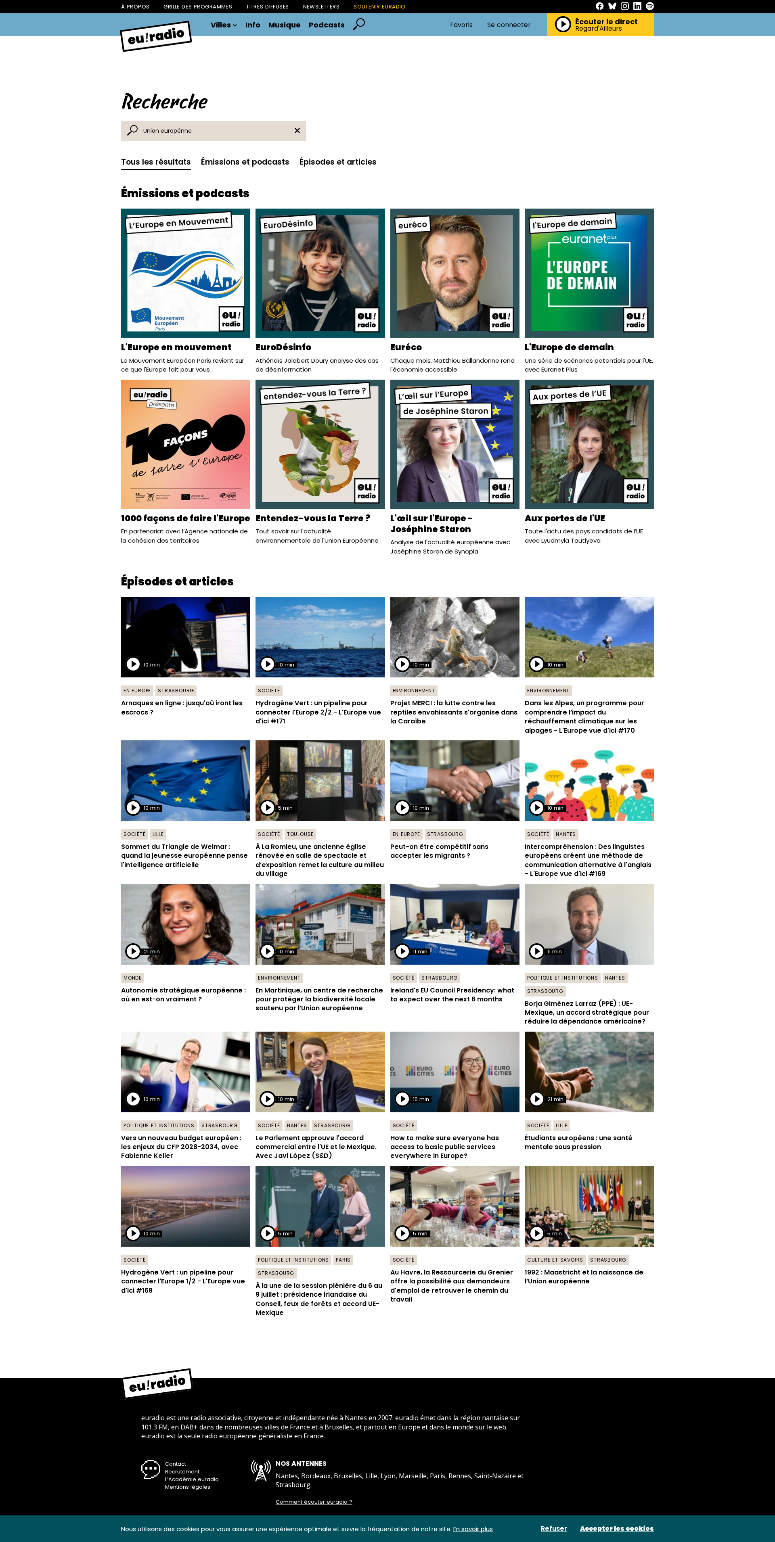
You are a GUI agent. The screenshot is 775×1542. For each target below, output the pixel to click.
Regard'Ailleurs (598, 28)
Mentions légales (187, 1487)
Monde (133, 977)
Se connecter (509, 25)
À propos (135, 6)
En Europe (137, 690)
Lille (158, 834)
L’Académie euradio (192, 1479)
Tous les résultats (156, 162)
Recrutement (182, 1471)
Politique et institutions (562, 977)
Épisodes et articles (338, 162)
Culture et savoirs (555, 1259)
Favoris (461, 24)
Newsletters (321, 6)
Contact (175, 1464)
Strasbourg (176, 690)
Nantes (566, 834)
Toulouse (300, 834)
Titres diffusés (267, 6)
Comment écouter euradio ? (314, 1502)
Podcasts (327, 25)
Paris (343, 1259)
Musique (284, 25)
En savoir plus (473, 1529)
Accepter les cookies (617, 1528)
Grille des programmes (197, 6)
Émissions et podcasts (245, 162)
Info (252, 25)
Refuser (554, 1528)
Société (269, 690)
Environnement (414, 690)
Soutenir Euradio (380, 6)
